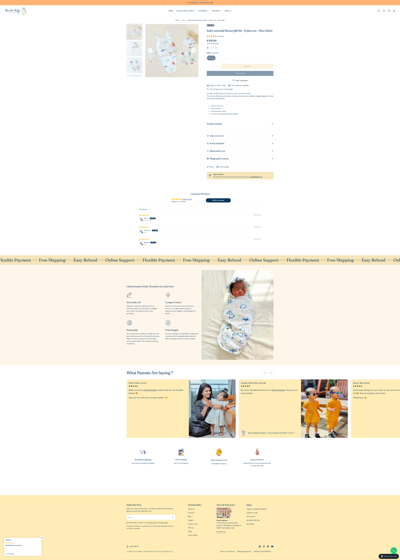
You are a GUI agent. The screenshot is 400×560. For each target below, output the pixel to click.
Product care (193, 524)
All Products (251, 516)
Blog (189, 516)
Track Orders (193, 535)
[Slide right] (193, 50)
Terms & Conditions (227, 551)
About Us (191, 509)
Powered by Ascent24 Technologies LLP (158, 551)
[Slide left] (150, 50)
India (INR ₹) (134, 546)
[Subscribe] (172, 517)
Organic (191, 520)
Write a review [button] (218, 200)
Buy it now (240, 73)
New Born (212, 58)
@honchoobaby (150, 390)
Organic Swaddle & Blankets (257, 509)
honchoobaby (224, 167)
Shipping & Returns (244, 551)
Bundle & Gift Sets (253, 520)
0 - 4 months (223, 58)
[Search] (379, 11)
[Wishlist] (389, 11)
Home (177, 20)
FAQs (190, 531)
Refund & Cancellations (262, 551)
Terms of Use (152, 522)
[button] (212, 36)
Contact (191, 513)
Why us (191, 528)
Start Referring (255, 177)
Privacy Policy (163, 522)
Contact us (221, 532)
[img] (144, 215)
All (183, 20)
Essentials (250, 524)
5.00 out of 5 (187, 199)
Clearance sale (252, 513)
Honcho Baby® (137, 551)
